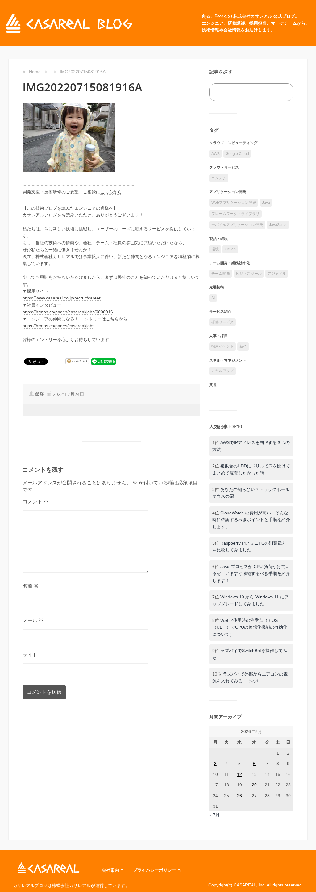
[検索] (282, 92)
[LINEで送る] (103, 361)
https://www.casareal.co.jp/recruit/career (62, 297)
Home (35, 71)
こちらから (111, 191)
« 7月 (214, 814)
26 (239, 795)
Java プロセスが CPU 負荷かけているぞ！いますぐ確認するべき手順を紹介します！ (251, 573)
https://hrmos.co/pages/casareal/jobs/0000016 (68, 311)
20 (254, 784)
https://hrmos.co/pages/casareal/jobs (58, 325)
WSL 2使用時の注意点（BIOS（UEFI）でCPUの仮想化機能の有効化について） (249, 627)
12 (239, 774)
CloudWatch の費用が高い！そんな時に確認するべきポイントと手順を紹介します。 (251, 519)
